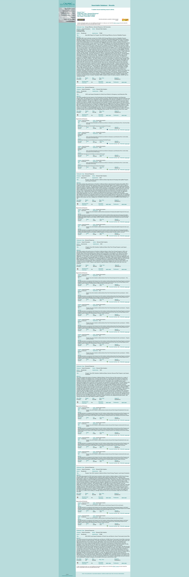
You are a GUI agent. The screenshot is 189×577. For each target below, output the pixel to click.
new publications (88, 573)
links (113, 573)
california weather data (106, 573)
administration (121, 573)
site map (116, 573)
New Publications (70, 9)
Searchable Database (69, 11)
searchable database (97, 573)
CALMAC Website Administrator (67, 575)
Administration (70, 21)
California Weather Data (68, 13)
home (83, 573)
